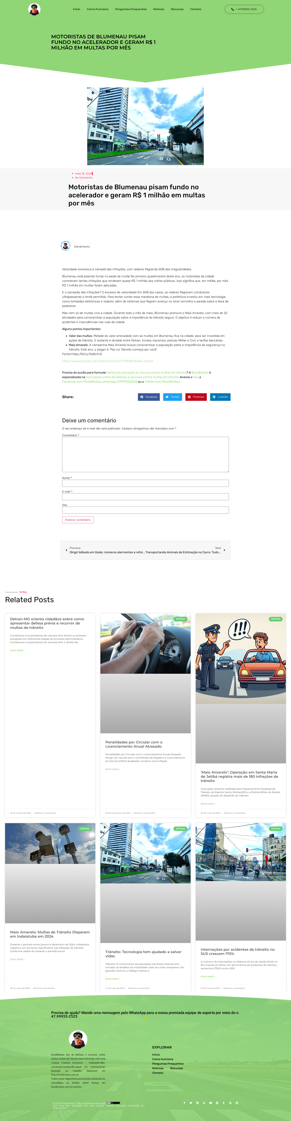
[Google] (230, 1103)
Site (64, 505)
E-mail (67, 491)
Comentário (70, 435)
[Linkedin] (197, 1103)
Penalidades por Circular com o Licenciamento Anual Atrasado (134, 744)
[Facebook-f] (184, 1103)
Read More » (17, 650)
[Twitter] (191, 1103)
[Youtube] (210, 1103)
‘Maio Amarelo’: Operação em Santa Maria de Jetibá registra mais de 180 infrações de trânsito (239, 776)
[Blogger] (237, 1103)
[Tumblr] (223, 1103)
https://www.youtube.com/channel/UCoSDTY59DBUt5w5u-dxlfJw (107, 361)
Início (76, 9)
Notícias (158, 9)
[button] (149, 397)
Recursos (177, 9)
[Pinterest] (217, 1103)
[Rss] (204, 1103)
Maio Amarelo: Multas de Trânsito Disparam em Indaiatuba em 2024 (50, 934)
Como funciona (97, 9)
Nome (67, 478)
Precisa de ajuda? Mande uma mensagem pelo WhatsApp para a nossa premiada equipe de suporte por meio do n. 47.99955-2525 (145, 1015)
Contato (195, 9)
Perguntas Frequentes (131, 9)
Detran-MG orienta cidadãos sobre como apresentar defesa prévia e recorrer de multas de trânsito (47, 623)
